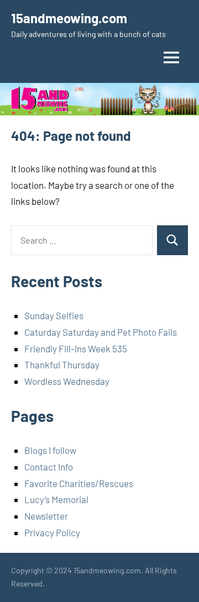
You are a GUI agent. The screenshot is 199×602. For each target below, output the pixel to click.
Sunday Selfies (53, 315)
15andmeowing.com (69, 18)
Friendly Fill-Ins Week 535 (75, 348)
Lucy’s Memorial (56, 499)
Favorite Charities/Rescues (78, 483)
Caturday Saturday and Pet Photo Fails (100, 331)
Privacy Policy (52, 532)
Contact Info (48, 466)
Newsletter (46, 515)
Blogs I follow (50, 450)
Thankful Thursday (62, 364)
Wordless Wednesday (66, 381)
